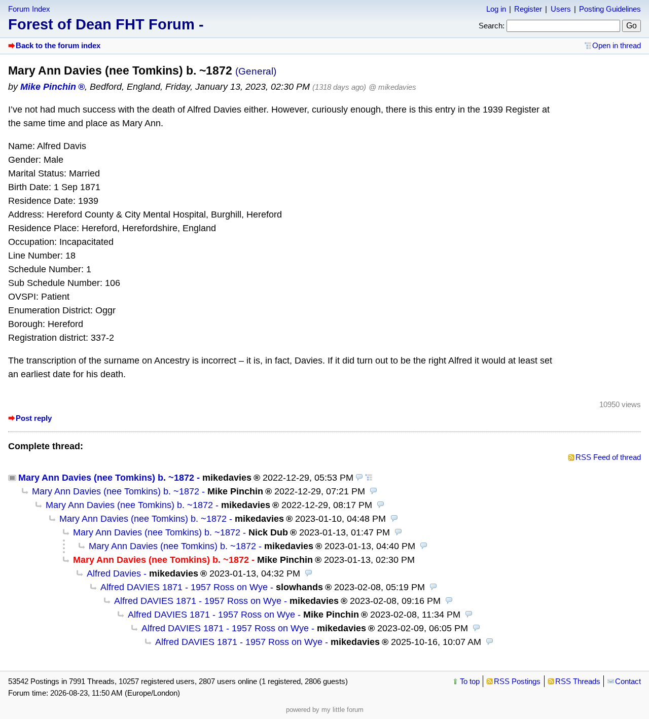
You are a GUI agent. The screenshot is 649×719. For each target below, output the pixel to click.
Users (561, 9)
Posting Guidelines (610, 9)
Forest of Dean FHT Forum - (106, 24)
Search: (491, 25)
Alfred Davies (114, 573)
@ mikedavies (392, 87)
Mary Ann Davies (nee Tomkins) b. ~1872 (106, 478)
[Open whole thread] (368, 478)
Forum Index (29, 9)
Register (528, 9)
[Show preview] (359, 478)
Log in (496, 9)
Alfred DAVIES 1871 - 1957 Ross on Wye (184, 587)
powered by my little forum (325, 709)
